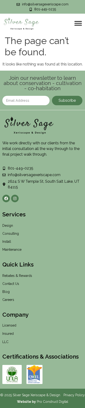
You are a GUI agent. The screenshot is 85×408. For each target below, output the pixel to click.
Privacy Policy (74, 395)
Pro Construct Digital (52, 402)
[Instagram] (15, 198)
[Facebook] (6, 198)
